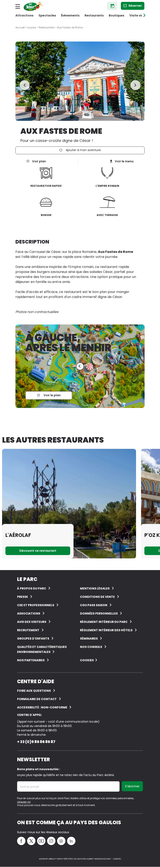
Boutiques (116, 15)
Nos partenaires (31, 660)
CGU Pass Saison (93, 605)
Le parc (31, 27)
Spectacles (47, 15)
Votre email (29, 787)
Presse (22, 597)
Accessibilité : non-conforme (42, 707)
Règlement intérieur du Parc (104, 622)
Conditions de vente (97, 597)
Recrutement (28, 630)
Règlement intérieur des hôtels (106, 630)
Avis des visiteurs (31, 622)
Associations (28, 613)
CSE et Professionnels (35, 605)
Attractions (24, 15)
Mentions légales (95, 588)
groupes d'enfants (33, 638)
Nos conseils (91, 647)
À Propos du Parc (31, 588)
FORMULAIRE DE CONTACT (37, 699)
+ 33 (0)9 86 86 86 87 (36, 741)
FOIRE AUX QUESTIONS (34, 691)
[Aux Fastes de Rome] (80, 81)
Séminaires (89, 638)
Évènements (70, 15)
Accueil (20, 27)
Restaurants (94, 15)
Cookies (87, 660)
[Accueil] (33, 6)
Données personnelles (99, 613)
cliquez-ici (24, 802)
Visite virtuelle (140, 15)
